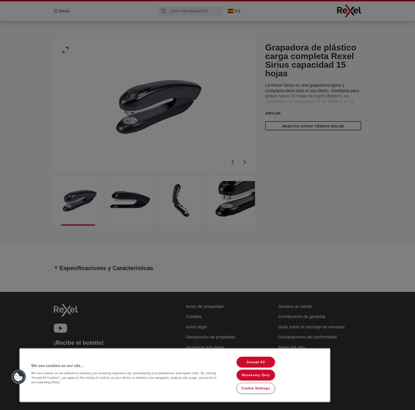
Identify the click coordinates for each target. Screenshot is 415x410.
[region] (174, 375)
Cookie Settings (255, 388)
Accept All (256, 362)
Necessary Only (256, 375)
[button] (18, 377)
